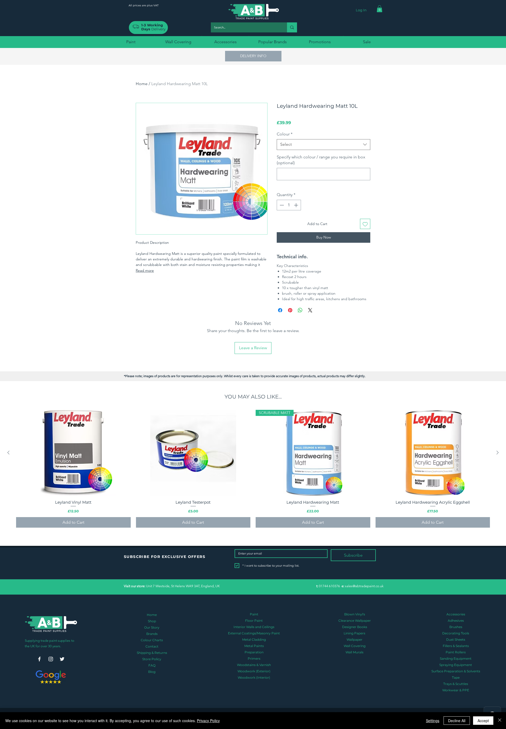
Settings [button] (432, 720)
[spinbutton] (289, 205)
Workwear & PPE (455, 690)
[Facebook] (39, 659)
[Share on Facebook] (280, 310)
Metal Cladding (254, 639)
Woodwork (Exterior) (253, 671)
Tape (456, 677)
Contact (151, 646)
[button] (379, 8)
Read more (145, 270)
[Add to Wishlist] (365, 224)
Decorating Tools (455, 633)
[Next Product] (497, 452)
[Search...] (292, 27)
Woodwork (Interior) (254, 677)
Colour (285, 134)
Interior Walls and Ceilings (253, 627)
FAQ (151, 665)
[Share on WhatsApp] (300, 310)
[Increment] (296, 205)
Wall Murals (354, 652)
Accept (483, 720)
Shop (152, 621)
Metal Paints (254, 646)
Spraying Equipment (455, 665)
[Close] (500, 720)
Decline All (456, 720)
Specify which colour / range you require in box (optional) (321, 159)
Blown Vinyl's (354, 614)
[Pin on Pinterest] (290, 310)
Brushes (455, 627)
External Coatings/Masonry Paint (254, 633)
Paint (254, 614)
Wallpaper (354, 639)
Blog (151, 672)
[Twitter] (62, 659)
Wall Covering (355, 646)
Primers (254, 658)
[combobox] (323, 144)
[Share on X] (310, 310)
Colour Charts (152, 640)
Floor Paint (254, 621)
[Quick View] (73, 453)
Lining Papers (354, 633)
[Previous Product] (8, 452)
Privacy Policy (208, 720)
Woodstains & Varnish (254, 665)
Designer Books (354, 627)
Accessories (455, 614)
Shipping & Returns (152, 653)
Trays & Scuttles (455, 684)
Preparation (254, 652)
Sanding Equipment (455, 658)
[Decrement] (281, 205)
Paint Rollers (456, 652)
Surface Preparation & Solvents (455, 671)
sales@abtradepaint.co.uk (364, 586)
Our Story (151, 627)
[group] (253, 469)
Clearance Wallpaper (354, 621)
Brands (152, 634)
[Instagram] (51, 659)
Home (142, 83)
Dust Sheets (455, 639)
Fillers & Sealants (456, 646)
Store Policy (151, 659)
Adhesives (456, 621)
